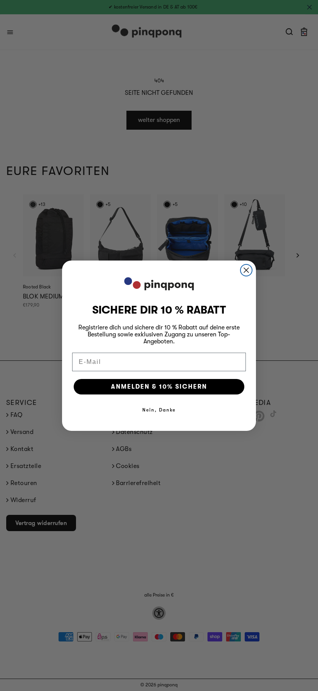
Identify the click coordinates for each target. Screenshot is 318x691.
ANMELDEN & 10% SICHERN (159, 386)
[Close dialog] (246, 270)
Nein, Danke (159, 410)
